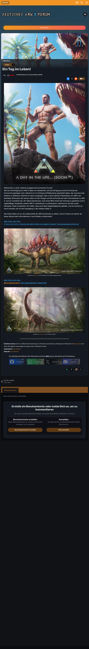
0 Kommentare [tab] (10, 390)
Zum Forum (44, 28)
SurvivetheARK (17, 349)
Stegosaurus (36, 275)
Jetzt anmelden (63, 430)
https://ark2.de (78, 343)
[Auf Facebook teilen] (68, 78)
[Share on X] (71, 78)
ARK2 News (6, 61)
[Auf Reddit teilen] (75, 78)
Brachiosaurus (42, 334)
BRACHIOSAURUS (12, 283)
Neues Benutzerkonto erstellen (25, 430)
